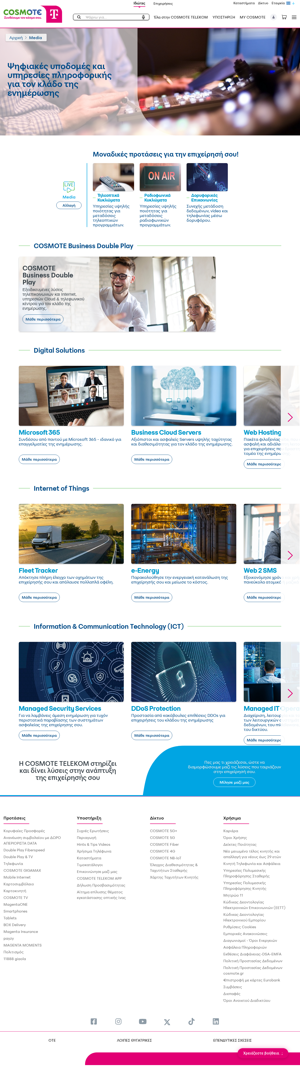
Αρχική (16, 37)
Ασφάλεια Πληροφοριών (245, 947)
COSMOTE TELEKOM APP (99, 878)
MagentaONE (16, 904)
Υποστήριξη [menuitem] (89, 817)
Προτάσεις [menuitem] (15, 817)
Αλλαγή (69, 205)
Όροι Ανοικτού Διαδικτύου (246, 1000)
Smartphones (15, 911)
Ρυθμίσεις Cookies (239, 926)
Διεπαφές (231, 993)
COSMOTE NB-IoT (165, 858)
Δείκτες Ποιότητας (240, 844)
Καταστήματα (244, 3)
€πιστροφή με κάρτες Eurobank (251, 980)
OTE (52, 1040)
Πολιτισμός (14, 952)
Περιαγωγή (86, 837)
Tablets (10, 918)
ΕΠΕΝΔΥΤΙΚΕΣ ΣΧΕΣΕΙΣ (232, 1040)
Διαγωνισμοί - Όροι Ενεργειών (250, 940)
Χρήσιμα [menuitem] (232, 817)
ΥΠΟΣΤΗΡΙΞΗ (224, 17)
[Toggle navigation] (293, 17)
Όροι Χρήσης (235, 837)
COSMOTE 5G (162, 837)
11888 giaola (15, 958)
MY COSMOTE (253, 17)
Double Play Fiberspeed (24, 850)
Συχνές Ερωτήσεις (93, 830)
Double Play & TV (18, 856)
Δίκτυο (263, 3)
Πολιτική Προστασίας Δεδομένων (252, 960)
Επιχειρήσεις (163, 3)
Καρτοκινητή (15, 890)
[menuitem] (94, 1021)
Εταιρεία (278, 3)
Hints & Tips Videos (93, 844)
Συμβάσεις (232, 986)
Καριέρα (230, 830)
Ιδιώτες (139, 3)
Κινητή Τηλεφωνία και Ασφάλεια (251, 863)
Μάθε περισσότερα (43, 319)
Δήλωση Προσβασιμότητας (101, 885)
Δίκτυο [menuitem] (157, 817)
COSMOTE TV (16, 897)
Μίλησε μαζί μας (234, 782)
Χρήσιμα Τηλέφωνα (94, 851)
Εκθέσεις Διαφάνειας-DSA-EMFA (252, 954)
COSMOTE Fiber (164, 844)
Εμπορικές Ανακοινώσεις (245, 933)
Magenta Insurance (21, 931)
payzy (9, 938)
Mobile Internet (17, 877)
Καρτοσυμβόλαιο (19, 884)
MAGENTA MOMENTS (23, 945)
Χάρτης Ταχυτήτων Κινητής (174, 877)
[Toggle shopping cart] (287, 16)
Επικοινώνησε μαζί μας (97, 871)
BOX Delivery (15, 924)
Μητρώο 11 (233, 895)
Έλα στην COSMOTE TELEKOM (181, 17)
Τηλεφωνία (13, 863)
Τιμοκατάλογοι (90, 864)
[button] (273, 17)
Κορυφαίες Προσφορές (24, 830)
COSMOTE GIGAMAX (22, 870)
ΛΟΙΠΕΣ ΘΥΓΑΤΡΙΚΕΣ (134, 1040)
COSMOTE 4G (162, 851)
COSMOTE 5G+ (163, 830)
